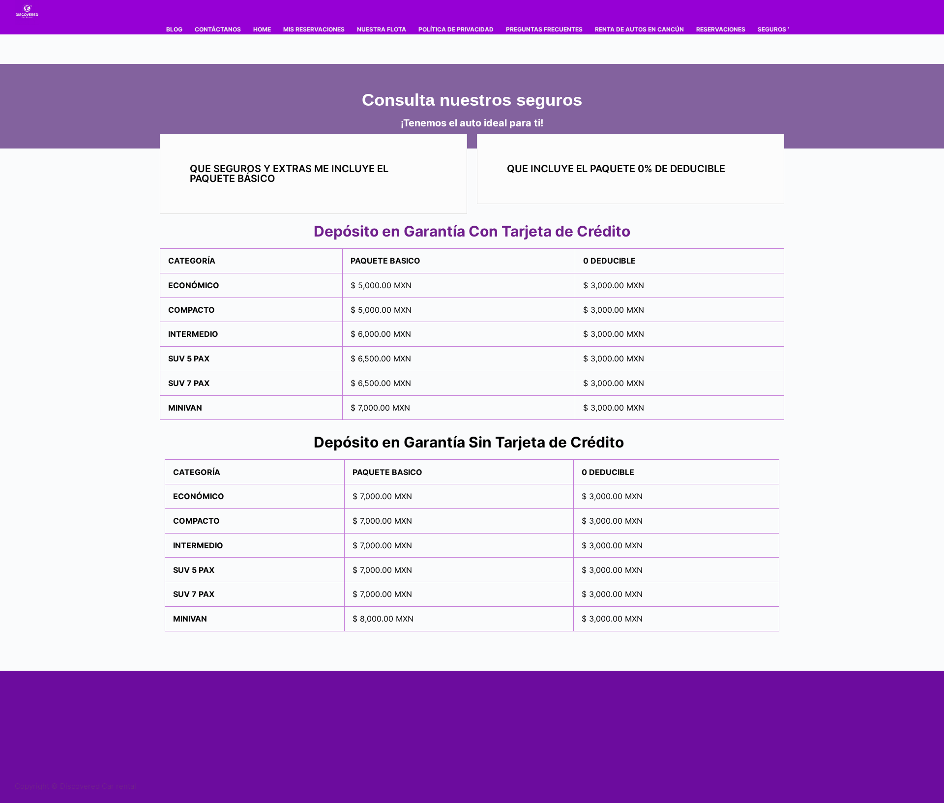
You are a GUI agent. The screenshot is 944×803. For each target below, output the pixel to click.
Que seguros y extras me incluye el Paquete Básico (289, 173)
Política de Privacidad (456, 29)
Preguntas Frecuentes (544, 29)
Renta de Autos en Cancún (639, 29)
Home (262, 29)
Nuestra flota (381, 29)
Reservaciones (720, 29)
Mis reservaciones (314, 29)
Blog (174, 29)
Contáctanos (218, 29)
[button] (313, 173)
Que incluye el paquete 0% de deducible (616, 169)
